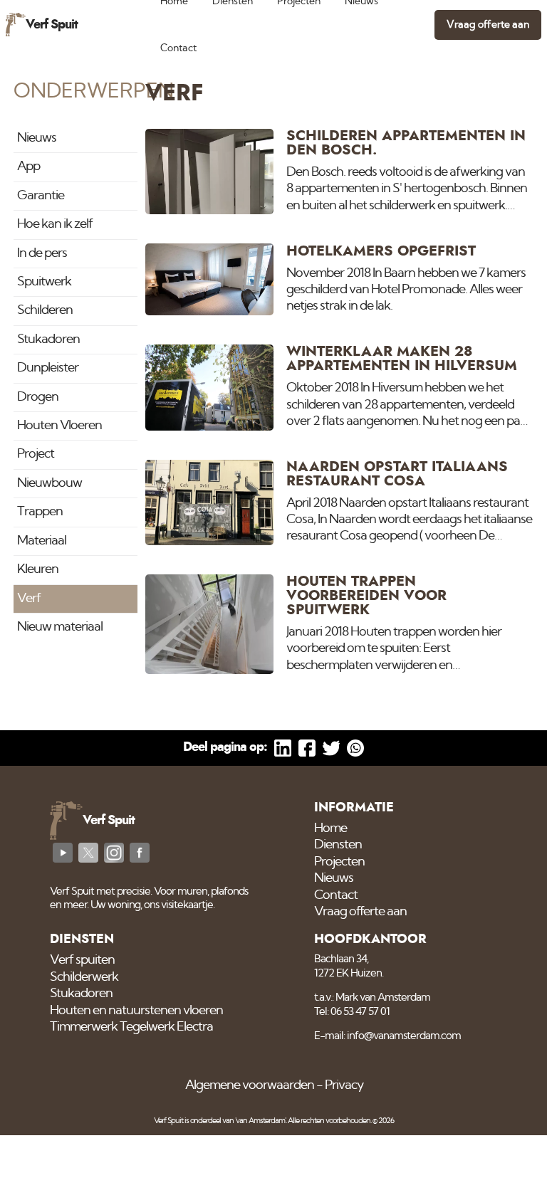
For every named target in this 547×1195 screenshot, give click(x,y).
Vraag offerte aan (488, 24)
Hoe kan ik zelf (55, 224)
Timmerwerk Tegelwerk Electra (131, 1027)
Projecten (339, 862)
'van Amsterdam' (260, 1121)
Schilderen (45, 310)
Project (35, 454)
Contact (178, 48)
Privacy (344, 1085)
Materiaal (41, 541)
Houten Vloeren (59, 425)
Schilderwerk (84, 977)
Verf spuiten (82, 960)
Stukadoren (48, 339)
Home (330, 828)
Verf (29, 598)
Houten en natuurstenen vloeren (136, 1010)
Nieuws (36, 138)
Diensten (338, 844)
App (28, 166)
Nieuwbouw (49, 483)
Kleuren (37, 569)
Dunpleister (47, 368)
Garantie (40, 195)
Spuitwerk (44, 281)
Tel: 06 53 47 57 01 (352, 1011)
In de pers (42, 253)
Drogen (37, 397)
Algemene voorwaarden (249, 1085)
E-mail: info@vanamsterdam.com (387, 1036)
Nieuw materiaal (60, 627)
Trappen (40, 511)
